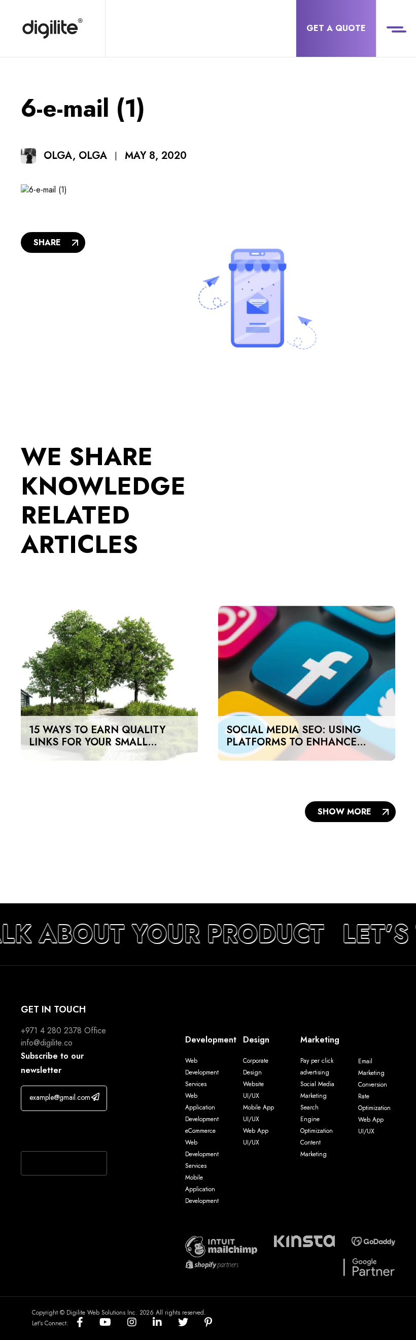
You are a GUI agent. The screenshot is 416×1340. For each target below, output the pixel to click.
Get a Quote (336, 28)
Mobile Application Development (202, 1189)
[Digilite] (52, 28)
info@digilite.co (47, 1043)
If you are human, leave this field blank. (61, 1132)
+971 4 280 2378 (51, 1030)
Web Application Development (202, 1107)
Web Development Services (202, 1072)
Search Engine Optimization (316, 1119)
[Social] (88, 1323)
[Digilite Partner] (221, 1246)
